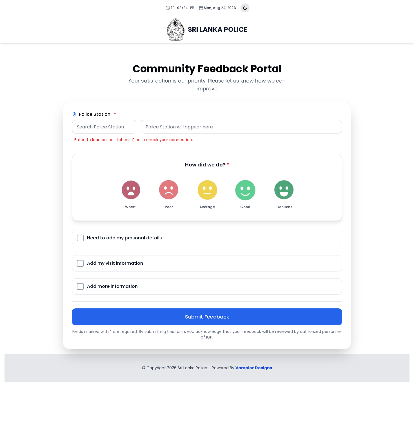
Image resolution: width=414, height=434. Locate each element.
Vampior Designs (253, 368)
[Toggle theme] (245, 7)
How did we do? (207, 164)
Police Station (97, 114)
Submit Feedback (207, 316)
